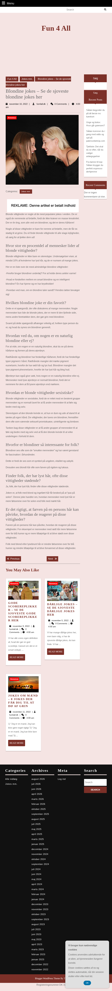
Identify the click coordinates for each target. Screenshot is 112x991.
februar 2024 (38, 894)
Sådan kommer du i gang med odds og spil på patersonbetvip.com (95, 136)
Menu (10, 3)
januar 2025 (38, 844)
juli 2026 (36, 784)
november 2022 (40, 969)
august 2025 (38, 819)
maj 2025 (36, 829)
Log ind (62, 779)
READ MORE (17, 658)
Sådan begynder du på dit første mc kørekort (95, 113)
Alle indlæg (11, 779)
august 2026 (38, 779)
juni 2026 (36, 789)
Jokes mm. (27, 79)
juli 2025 (36, 824)
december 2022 (40, 964)
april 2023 (37, 944)
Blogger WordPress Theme (47, 978)
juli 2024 (36, 869)
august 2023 (38, 924)
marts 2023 (38, 949)
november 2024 (40, 854)
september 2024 (40, 864)
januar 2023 (38, 959)
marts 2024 (38, 889)
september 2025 (40, 814)
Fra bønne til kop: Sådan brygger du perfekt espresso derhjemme (94, 167)
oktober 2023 (39, 914)
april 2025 (37, 834)
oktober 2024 (39, 859)
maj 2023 (36, 939)
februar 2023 (38, 954)
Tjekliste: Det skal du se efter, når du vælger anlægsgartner (94, 151)
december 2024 (40, 849)
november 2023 (40, 909)
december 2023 (40, 904)
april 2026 (37, 794)
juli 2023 (36, 929)
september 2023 (40, 919)
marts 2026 (38, 799)
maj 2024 (36, 879)
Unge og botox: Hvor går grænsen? (95, 124)
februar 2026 (38, 804)
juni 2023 (36, 934)
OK (87, 983)
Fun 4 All (56, 28)
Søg (95, 78)
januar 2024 (38, 899)
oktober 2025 (39, 809)
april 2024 (37, 884)
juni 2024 (36, 874)
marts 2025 (38, 839)
